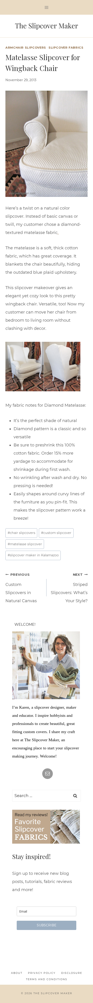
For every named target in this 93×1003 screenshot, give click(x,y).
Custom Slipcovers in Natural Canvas (21, 588)
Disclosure (71, 973)
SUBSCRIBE (46, 925)
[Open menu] (46, 7)
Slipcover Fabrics (66, 47)
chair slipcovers (21, 533)
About (16, 973)
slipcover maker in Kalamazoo (33, 555)
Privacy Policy (42, 973)
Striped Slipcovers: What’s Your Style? (69, 588)
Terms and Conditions (46, 979)
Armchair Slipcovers (25, 47)
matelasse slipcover (25, 544)
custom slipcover (56, 533)
